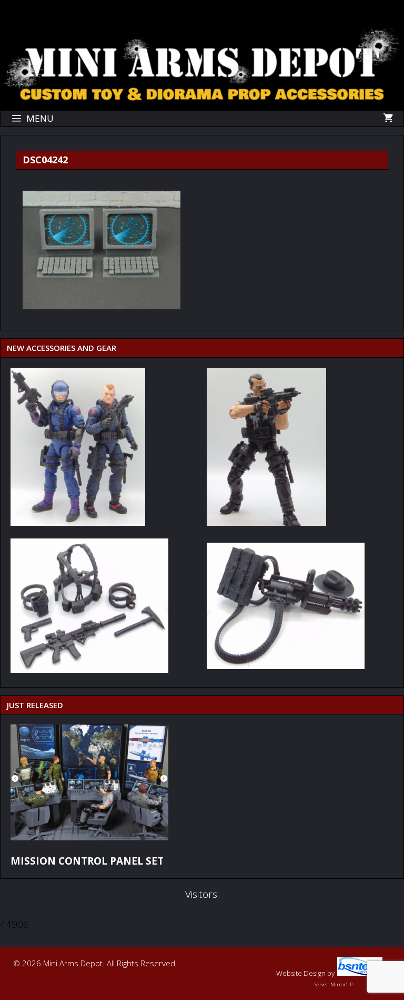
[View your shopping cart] (387, 118)
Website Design (301, 973)
